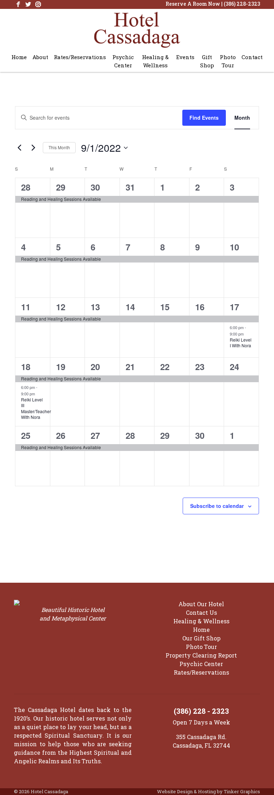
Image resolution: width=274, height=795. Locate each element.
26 (60, 435)
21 (130, 366)
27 (95, 435)
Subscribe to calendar (217, 505)
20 (95, 366)
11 (25, 307)
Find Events (204, 117)
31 (130, 187)
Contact (252, 57)
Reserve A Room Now (193, 3)
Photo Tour (228, 61)
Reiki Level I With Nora (241, 343)
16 (199, 307)
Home (19, 57)
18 (25, 366)
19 (60, 366)
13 (95, 307)
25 (25, 435)
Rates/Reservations (80, 57)
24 (234, 366)
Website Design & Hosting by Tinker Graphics (208, 791)
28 (25, 187)
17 (234, 307)
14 (130, 307)
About (40, 57)
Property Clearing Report (201, 655)
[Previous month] (19, 148)
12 (60, 307)
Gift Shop (207, 61)
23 (199, 366)
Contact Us (201, 612)
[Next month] (33, 148)
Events (185, 57)
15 (164, 307)
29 (60, 187)
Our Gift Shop (201, 638)
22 (164, 366)
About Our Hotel (201, 604)
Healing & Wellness (155, 61)
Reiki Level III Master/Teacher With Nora (36, 408)
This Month (59, 147)
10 (234, 247)
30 (95, 187)
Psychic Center (123, 61)
